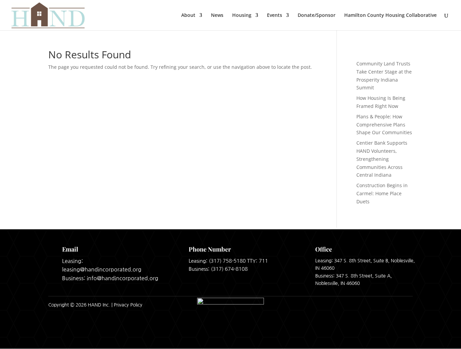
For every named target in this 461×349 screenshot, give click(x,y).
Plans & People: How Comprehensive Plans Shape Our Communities (384, 124)
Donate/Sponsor (316, 15)
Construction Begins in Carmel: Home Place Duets (382, 193)
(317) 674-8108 (229, 268)
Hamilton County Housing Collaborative (390, 15)
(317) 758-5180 (227, 260)
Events (274, 15)
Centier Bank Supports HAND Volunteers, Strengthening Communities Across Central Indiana (381, 159)
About (188, 15)
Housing (241, 15)
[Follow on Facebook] (387, 304)
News (217, 15)
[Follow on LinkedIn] (405, 304)
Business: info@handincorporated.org (110, 278)
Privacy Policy (128, 304)
